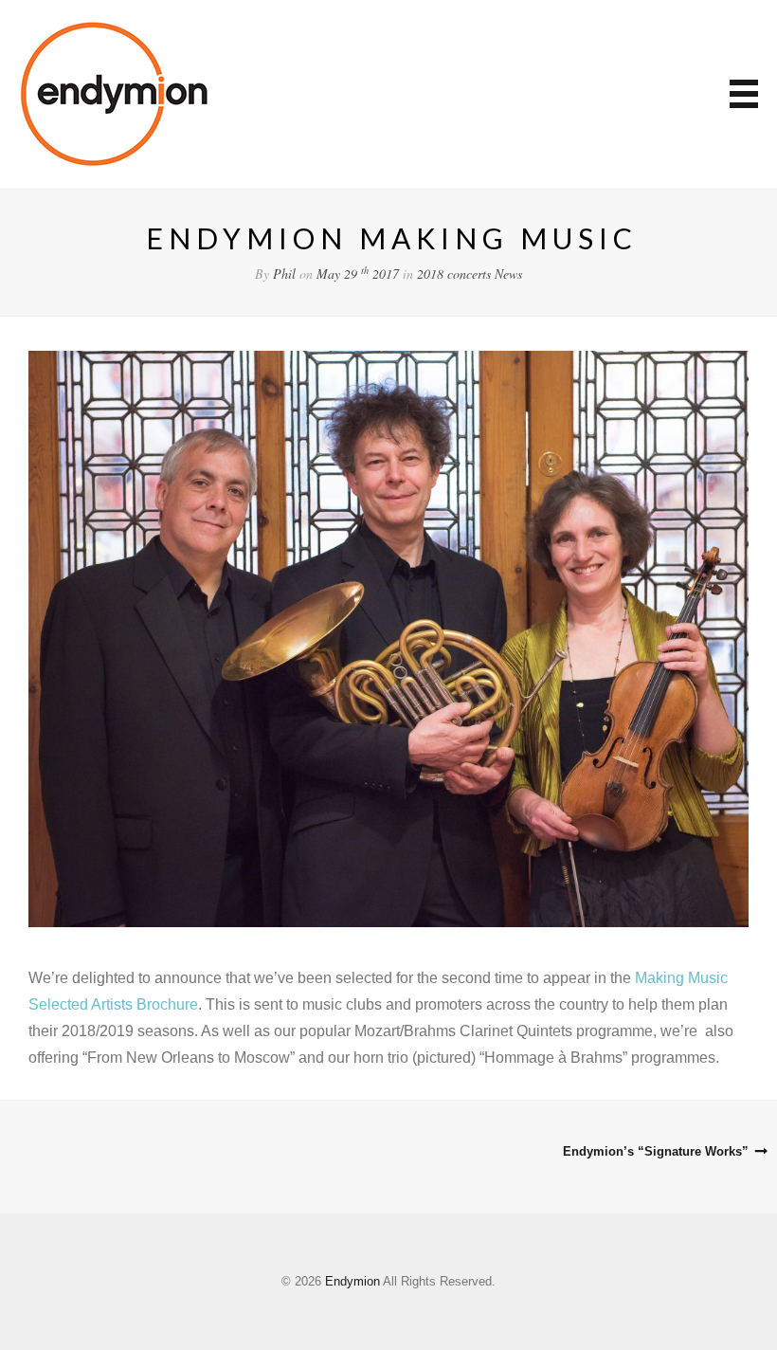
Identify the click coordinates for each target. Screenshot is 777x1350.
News (508, 274)
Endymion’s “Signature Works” (656, 1151)
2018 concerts (454, 274)
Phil (284, 274)
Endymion (352, 1281)
